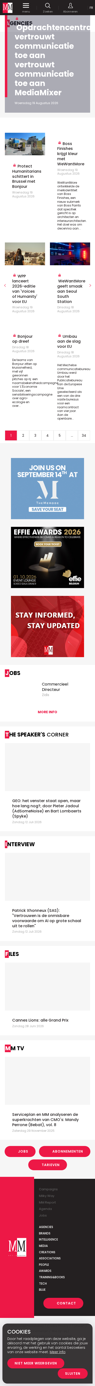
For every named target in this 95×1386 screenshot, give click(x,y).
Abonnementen (67, 1151)
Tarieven (51, 1164)
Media (43, 1246)
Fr (91, 8)
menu (26, 11)
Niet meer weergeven (36, 1363)
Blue (42, 1290)
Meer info (58, 1352)
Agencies (46, 1227)
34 (84, 435)
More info (47, 712)
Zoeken (48, 11)
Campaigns (48, 1189)
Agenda (45, 1208)
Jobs (23, 1151)
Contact (66, 1303)
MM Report (47, 1202)
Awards (45, 1271)
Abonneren (70, 11)
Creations (47, 1252)
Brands (44, 1233)
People (44, 1265)
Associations (50, 1258)
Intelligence (48, 1239)
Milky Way (46, 1195)
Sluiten (72, 1373)
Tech (43, 1283)
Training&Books (52, 1277)
